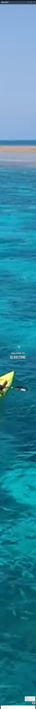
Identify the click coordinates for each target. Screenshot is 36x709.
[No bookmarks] (28, 2)
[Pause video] (16, 703)
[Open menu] (33, 2)
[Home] (5, 2)
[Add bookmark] (20, 704)
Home (2, 707)
